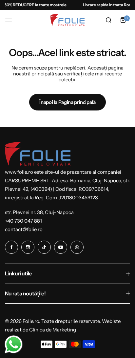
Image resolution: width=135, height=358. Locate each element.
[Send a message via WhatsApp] (13, 344)
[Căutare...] (108, 20)
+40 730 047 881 (23, 221)
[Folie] (67, 20)
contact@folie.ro (24, 229)
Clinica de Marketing (52, 330)
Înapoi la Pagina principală (67, 102)
